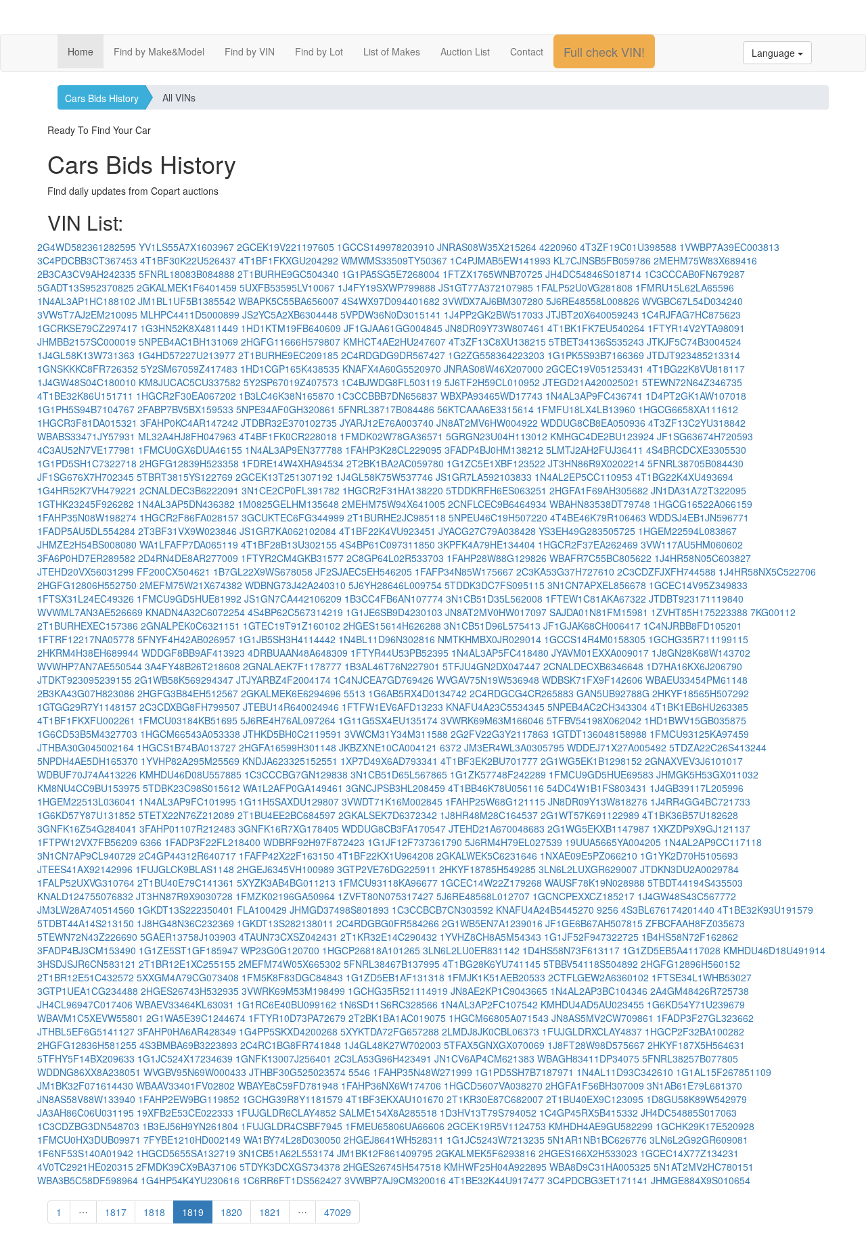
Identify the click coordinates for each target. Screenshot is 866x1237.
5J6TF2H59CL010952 (492, 382)
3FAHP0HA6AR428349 (186, 1031)
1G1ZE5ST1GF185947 (188, 950)
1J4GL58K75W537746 (384, 477)
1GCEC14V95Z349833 (698, 585)
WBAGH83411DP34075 (588, 1058)
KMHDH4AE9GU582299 (601, 1126)
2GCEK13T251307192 (284, 477)
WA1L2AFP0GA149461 (293, 788)
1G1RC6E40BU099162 (286, 1004)
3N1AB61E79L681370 (694, 1085)
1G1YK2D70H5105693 (689, 855)
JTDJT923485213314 (693, 355)
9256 (607, 909)
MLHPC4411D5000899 (190, 314)
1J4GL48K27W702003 (392, 1045)
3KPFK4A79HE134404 (486, 544)
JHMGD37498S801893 (339, 909)
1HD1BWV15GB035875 (695, 720)
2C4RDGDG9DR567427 (393, 355)
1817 (116, 1212)
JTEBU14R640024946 (291, 707)
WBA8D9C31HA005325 (600, 1166)
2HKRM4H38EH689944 (88, 652)
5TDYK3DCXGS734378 (290, 1166)
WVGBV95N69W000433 (194, 1072)
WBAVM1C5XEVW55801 (90, 1018)
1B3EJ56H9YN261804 (190, 1126)
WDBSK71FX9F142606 (592, 679)
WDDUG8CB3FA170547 (394, 828)
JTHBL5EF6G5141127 (86, 1031)
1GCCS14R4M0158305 (594, 639)
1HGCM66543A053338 (190, 734)
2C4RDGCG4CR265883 (522, 693)
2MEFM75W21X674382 (190, 585)
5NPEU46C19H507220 (498, 517)
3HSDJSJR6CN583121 (86, 964)
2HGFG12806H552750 (87, 585)
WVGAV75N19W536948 (487, 679)
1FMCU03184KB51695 (187, 720)
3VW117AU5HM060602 (692, 544)
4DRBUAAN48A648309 (298, 652)
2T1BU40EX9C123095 (594, 1099)
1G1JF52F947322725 (591, 936)
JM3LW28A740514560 (86, 909)
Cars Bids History (102, 98)
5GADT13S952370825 (85, 287)
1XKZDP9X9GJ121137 (701, 828)
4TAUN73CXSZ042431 (288, 936)
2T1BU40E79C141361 (185, 882)
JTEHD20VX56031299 (85, 571)
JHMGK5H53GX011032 (707, 774)
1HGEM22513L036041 (86, 801)
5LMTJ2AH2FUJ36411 (594, 450)
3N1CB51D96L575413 (492, 625)
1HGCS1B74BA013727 (186, 747)
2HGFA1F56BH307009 (594, 1085)
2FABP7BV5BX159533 (185, 409)
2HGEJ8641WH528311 (394, 1139)
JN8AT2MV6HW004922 (487, 422)
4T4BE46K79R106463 (598, 517)
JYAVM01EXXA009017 (600, 652)
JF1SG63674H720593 (705, 436)
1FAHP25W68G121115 (495, 801)
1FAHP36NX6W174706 (391, 1085)
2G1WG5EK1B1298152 (591, 761)
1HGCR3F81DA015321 (87, 422)
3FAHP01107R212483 (187, 828)
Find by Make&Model (159, 51)
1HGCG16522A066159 (702, 504)
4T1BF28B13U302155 (289, 544)
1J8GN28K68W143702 (701, 652)
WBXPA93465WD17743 (491, 395)
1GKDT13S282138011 (285, 923)
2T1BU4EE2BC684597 (286, 815)
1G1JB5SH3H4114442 (287, 639)
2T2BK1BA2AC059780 (395, 463)
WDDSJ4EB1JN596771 (699, 517)
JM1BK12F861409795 (385, 1153)
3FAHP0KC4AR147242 (189, 422)
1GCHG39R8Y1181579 (292, 1099)
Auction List (465, 51)
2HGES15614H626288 (392, 625)
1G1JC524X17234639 (185, 1058)
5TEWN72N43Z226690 (87, 936)
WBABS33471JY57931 (86, 436)
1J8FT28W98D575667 (596, 1045)
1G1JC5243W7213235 (496, 1139)
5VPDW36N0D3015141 (390, 314)
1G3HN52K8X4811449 (189, 328)
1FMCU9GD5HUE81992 (189, 598)
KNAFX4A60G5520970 (391, 368)
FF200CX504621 (173, 571)
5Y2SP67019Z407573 (291, 382)
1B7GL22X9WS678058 (263, 571)
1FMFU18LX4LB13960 (586, 409)
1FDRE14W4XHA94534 (293, 463)
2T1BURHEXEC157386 (87, 625)
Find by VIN (250, 51)
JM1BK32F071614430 (85, 1085)
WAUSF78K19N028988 (595, 882)
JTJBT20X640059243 (592, 314)
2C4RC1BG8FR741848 (290, 1045)
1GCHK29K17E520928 (705, 1126)
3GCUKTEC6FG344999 (293, 517)
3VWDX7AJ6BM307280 (492, 301)
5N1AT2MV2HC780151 (704, 1166)
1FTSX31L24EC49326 (85, 598)
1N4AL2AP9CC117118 (713, 842)
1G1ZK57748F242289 (498, 774)
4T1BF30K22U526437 (188, 260)
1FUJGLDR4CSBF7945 (291, 1126)
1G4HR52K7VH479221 (87, 490)
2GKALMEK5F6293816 (486, 1153)
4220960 (558, 247)
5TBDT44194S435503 (695, 882)
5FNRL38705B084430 (695, 463)
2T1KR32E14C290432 (388, 936)
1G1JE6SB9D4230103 (394, 612)
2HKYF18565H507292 (700, 693)
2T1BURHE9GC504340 (288, 274)
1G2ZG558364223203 (496, 355)
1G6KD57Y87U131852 (86, 815)
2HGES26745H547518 (392, 1166)
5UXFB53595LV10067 (287, 287)
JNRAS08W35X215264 (487, 247)
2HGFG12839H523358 (189, 463)
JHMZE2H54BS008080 (87, 544)
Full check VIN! (604, 51)
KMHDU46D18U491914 (774, 950)
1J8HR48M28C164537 (489, 815)
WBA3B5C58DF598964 (87, 1180)
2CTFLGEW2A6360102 (598, 977)
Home (80, 51)
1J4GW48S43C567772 (686, 896)
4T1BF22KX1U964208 (385, 855)
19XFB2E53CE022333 (185, 1112)
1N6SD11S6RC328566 (388, 1004)
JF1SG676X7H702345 (85, 477)
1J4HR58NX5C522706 (767, 571)
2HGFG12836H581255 (87, 1045)
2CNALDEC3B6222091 (189, 490)
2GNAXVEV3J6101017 (694, 761)
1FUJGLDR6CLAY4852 (286, 1112)
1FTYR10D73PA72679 (297, 1018)
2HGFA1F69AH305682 (598, 490)
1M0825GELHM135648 (288, 504)
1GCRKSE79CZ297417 (87, 328)
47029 (337, 1212)
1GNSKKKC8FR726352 (87, 368)
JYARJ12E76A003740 (387, 422)
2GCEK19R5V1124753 (496, 1126)
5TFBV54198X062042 (594, 720)
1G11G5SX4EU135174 (388, 720)
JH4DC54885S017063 (689, 1112)
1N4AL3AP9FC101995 (187, 801)
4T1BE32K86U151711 (85, 395)
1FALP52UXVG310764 (86, 882)
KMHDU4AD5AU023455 (592, 1004)
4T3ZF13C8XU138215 (497, 341)
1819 (193, 1212)
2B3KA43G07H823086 (86, 693)
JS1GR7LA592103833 (484, 477)
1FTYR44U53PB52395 (399, 652)
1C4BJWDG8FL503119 (391, 382)
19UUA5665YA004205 (613, 842)
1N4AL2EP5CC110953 (583, 477)
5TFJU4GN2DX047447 (491, 666)
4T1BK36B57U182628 (690, 815)
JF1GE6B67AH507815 (594, 923)
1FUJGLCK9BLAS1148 (184, 869)
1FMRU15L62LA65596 (684, 287)
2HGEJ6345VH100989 (285, 869)
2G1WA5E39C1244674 (196, 1018)
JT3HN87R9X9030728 (184, 896)
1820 (231, 1212)
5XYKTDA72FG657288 (389, 1031)
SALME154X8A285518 (388, 1112)
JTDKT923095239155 (84, 679)
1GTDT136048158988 (599, 734)
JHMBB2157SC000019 (86, 341)
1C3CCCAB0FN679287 (694, 274)
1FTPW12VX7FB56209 (87, 842)
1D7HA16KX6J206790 (694, 666)
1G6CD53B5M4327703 (87, 734)
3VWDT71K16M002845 (392, 801)
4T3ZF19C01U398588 (628, 247)
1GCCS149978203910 (385, 247)
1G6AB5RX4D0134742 (417, 693)
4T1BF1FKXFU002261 (86, 720)
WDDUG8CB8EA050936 (593, 422)
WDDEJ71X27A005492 (616, 747)
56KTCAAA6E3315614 (485, 409)
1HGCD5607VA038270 (493, 1085)
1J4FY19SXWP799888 (387, 287)
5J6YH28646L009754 (395, 585)
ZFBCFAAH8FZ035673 (695, 923)
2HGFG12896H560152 (690, 964)
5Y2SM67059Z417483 (189, 368)
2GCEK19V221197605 (285, 247)
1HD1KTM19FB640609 (291, 328)
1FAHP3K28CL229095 (393, 450)
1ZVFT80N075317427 (386, 896)
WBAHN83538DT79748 (599, 504)
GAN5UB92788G (613, 693)
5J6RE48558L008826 (592, 301)
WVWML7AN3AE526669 (90, 612)
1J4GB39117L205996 (697, 788)
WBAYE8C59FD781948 (287, 1085)
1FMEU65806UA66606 (395, 1126)
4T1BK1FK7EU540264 (596, 328)
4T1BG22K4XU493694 (684, 477)
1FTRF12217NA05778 (86, 639)
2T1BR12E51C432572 (85, 977)
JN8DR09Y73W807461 (495, 328)
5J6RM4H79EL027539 (513, 842)
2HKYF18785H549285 (487, 869)
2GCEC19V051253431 (595, 368)
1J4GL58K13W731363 (86, 355)
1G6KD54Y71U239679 (696, 1004)
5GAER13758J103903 (188, 936)
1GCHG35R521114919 (398, 991)
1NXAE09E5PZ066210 (588, 855)
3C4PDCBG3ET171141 (597, 1180)
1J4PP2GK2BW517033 (493, 314)
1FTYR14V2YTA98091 (696, 328)
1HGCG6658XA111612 (688, 409)
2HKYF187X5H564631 (696, 1045)
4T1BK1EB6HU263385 (699, 707)
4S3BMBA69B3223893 (188, 1045)
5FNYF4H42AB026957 (186, 639)
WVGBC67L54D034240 (692, 301)
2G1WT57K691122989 (590, 815)
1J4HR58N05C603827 (702, 558)
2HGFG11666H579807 (290, 341)
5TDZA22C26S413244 (718, 747)
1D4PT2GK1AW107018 (695, 395)
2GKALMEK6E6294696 (291, 693)
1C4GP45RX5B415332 (588, 1112)
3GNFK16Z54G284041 (87, 828)
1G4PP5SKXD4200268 (288, 1031)
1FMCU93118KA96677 (388, 882)
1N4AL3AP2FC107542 (489, 1004)
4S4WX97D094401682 (391, 301)
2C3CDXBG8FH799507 (189, 707)
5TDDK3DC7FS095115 (495, 585)
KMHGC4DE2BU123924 (602, 436)
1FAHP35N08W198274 (87, 517)
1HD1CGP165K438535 (290, 368)
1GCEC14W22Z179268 (491, 882)
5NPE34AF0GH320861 (286, 409)
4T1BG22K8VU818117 (696, 368)
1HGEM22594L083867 (687, 531)
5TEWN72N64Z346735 (692, 382)
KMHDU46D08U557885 (190, 774)
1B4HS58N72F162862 (689, 936)
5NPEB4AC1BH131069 (188, 341)
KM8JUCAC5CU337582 (190, 382)
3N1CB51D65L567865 (398, 774)
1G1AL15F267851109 (723, 1072)
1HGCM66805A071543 (499, 1018)
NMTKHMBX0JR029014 (489, 639)
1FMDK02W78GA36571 (391, 436)
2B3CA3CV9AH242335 (86, 274)
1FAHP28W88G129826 (497, 558)
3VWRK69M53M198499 (293, 991)
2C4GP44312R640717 (187, 855)
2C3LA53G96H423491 (383, 1058)
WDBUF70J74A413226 (87, 774)
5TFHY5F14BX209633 (86, 1058)
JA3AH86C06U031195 (85, 1112)
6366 (151, 842)
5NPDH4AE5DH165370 (87, 761)
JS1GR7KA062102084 (288, 531)
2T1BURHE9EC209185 (288, 355)
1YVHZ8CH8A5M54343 (490, 936)
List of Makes (391, 51)
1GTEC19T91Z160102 (291, 625)
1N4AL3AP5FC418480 (500, 652)
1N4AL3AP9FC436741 (594, 395)
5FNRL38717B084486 (386, 409)
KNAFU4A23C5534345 (495, 707)
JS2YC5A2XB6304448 (290, 314)
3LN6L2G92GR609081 (699, 1139)
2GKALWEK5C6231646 (486, 855)
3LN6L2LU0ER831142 (471, 950)
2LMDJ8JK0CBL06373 (490, 1031)
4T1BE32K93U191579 (765, 909)
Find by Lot (319, 51)
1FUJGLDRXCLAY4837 (592, 1031)
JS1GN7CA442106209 (293, 598)
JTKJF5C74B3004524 (694, 341)
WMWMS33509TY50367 (394, 260)
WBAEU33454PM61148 (696, 679)
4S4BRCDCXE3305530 (696, 450)
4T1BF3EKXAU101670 (395, 1099)
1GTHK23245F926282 (85, 504)
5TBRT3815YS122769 (185, 477)
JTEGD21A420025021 (591, 382)
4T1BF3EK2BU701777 (489, 761)
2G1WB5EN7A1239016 (492, 923)
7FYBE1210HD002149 (192, 1139)
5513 (354, 693)
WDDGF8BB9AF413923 (193, 652)
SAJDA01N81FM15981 (598, 612)
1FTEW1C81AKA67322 (595, 598)
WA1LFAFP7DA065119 (188, 544)
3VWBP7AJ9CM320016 (395, 1180)
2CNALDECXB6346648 (593, 666)
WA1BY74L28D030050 (292, 1139)
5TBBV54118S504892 (590, 964)
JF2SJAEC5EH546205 (363, 571)
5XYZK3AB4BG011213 (286, 882)
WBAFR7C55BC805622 (600, 558)
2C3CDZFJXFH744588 (666, 571)
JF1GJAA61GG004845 (393, 328)
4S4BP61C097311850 (387, 544)
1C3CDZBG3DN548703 (88, 1126)
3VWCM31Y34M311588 (396, 734)
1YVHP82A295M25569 (190, 761)
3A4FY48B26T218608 (192, 666)
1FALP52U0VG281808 (584, 287)
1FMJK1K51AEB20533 (496, 977)
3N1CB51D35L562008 (494, 598)
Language (775, 53)
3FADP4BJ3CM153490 (86, 950)
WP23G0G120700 (280, 950)
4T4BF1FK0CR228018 (288, 436)
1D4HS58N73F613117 (571, 950)
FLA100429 (262, 909)
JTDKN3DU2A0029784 (689, 869)
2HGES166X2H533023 (588, 1153)
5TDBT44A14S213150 (85, 923)
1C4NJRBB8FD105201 (692, 625)
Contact (526, 51)
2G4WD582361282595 (86, 247)
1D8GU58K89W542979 (696, 1099)
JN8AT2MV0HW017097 (496, 612)
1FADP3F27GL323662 (705, 1018)
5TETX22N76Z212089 (186, 815)
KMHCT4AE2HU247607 (394, 341)
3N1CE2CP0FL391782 (291, 490)
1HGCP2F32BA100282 (694, 1031)
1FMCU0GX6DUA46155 (190, 450)
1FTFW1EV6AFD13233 (392, 707)
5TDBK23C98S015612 (191, 788)
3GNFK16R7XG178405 (288, 828)
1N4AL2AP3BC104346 (598, 991)
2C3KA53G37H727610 (565, 571)
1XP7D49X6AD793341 (389, 761)
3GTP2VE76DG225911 (386, 869)
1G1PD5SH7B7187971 (524, 1072)
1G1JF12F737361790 (414, 842)
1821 (270, 1212)
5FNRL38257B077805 (690, 1058)
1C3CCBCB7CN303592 (442, 909)
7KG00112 (773, 612)
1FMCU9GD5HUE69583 (601, 774)
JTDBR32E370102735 (289, 422)
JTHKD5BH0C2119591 (292, 734)
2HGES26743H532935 (190, 991)
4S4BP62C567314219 (295, 612)
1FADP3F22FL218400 (212, 842)
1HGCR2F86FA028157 (189, 517)
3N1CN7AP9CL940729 (86, 855)
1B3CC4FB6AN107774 (393, 598)
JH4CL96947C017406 (85, 1004)
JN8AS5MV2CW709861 (602, 1018)
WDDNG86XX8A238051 (89, 1072)
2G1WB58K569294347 (184, 679)
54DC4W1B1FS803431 (597, 788)
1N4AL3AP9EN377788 (293, 450)
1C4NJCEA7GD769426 (384, 679)
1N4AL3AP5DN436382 (186, 504)
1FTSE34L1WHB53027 (702, 977)
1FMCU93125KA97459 (699, 734)
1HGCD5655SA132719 (185, 1153)
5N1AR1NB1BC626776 (597, 1139)
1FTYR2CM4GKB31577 (292, 558)
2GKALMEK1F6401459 (187, 287)
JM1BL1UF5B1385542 (186, 301)
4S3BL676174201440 (667, 909)
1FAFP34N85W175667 (464, 571)
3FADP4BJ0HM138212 (494, 450)
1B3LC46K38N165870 (286, 395)
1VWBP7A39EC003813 (729, 247)
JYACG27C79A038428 (487, 531)
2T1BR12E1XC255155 (187, 964)
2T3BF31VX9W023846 (187, 531)
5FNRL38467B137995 (392, 964)
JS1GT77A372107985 (485, 287)
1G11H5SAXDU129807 (289, 801)
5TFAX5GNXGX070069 (494, 1045)
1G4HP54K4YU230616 (190, 1180)
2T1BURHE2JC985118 (396, 517)
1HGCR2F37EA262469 (588, 544)
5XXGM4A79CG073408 (188, 977)
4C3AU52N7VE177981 (86, 450)
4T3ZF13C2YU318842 (697, 422)
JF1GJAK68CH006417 (592, 625)
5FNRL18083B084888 (187, 274)
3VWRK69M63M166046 (492, 720)
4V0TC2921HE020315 (85, 1166)
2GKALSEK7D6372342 (387, 815)
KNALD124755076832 (85, 896)
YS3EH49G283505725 (587, 531)
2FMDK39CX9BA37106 (186, 1166)
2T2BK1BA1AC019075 (397, 1018)
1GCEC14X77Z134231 (689, 1153)
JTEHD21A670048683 (497, 828)
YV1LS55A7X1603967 (186, 247)
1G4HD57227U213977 (186, 355)
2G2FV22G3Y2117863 (500, 734)
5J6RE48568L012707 (483, 896)
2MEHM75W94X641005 (393, 504)
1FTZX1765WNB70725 (492, 274)
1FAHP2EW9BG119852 (189, 1099)
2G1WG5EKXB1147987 (598, 828)
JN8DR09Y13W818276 (597, 801)
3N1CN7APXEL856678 (596, 585)
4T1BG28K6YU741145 (491, 964)
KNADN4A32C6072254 (195, 612)
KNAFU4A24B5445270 (545, 909)
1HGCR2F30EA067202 (186, 395)
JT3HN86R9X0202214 (596, 463)
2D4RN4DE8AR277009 (188, 558)
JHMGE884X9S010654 (700, 1180)
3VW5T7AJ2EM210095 (87, 314)
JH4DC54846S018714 (593, 274)
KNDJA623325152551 (290, 761)
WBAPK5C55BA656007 (288, 301)
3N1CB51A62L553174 (286, 1153)
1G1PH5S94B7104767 (86, 409)
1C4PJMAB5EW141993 (500, 260)
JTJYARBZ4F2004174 (283, 679)
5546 (359, 1072)
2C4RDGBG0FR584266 (387, 923)
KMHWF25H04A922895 (495, 1166)
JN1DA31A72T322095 (698, 490)
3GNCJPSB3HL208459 (395, 788)
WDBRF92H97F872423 (314, 842)
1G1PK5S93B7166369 (595, 355)
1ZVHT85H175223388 (699, 612)
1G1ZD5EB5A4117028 (671, 950)
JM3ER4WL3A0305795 (514, 747)
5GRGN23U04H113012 (496, 436)
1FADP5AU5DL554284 (86, 531)
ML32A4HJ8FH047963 (187, 436)
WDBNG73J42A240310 (295, 585)
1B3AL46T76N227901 (392, 666)
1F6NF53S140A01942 (85, 1153)
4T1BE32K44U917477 (497, 1180)
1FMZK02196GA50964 (285, 896)
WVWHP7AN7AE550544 (89, 666)
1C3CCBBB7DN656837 (387, 395)
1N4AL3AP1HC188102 (86, 301)
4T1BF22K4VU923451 (387, 531)
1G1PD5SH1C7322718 (87, 463)
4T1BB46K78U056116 (496, 788)
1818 (154, 1212)
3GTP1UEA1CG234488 (87, 991)
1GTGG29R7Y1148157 (87, 707)
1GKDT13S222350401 (185, 909)
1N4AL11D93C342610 (624, 1072)
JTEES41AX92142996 (85, 869)
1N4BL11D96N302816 (386, 639)
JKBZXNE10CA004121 (388, 747)
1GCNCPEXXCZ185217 (583, 896)
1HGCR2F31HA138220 (392, 490)
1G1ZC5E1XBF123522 (496, 463)
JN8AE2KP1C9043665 (499, 991)
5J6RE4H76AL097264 (288, 720)
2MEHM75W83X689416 (705, 260)
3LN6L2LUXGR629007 (588, 869)
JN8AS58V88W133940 (86, 1099)
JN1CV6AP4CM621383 (484, 1058)
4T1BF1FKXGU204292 (288, 260)
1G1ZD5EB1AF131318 (395, 977)
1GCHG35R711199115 (698, 639)
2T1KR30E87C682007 (495, 1099)
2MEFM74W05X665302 (289, 964)
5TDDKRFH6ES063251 (496, 490)
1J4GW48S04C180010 (86, 382)
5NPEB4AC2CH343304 (597, 707)
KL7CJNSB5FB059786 (602, 260)
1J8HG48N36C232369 (185, 923)
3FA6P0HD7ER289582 (86, 558)
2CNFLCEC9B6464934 (497, 504)
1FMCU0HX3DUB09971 (89, 1139)
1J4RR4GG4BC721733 (700, 801)
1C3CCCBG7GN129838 (296, 774)
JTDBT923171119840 (696, 598)
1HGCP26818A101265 (371, 950)
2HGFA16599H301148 (287, 747)
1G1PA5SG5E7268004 (391, 274)
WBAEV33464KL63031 (184, 1004)
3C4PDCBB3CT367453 (87, 260)
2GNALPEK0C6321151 (190, 625)
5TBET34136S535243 (596, 341)
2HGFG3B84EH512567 (187, 693)
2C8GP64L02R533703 (395, 558)
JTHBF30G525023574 (297, 1072)
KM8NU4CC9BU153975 (88, 788)
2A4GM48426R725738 (699, 991)
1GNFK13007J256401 (283, 1058)
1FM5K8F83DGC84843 (292, 977)
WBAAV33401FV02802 (185, 1085)
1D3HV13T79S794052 (488, 1112)
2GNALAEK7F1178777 (292, 666)
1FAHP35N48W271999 (422, 1072)
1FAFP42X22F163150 (286, 855)
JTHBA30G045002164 (85, 747)
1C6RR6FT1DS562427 (292, 1180)
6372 (450, 747)
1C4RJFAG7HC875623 (691, 314)
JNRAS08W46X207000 (493, 368)
